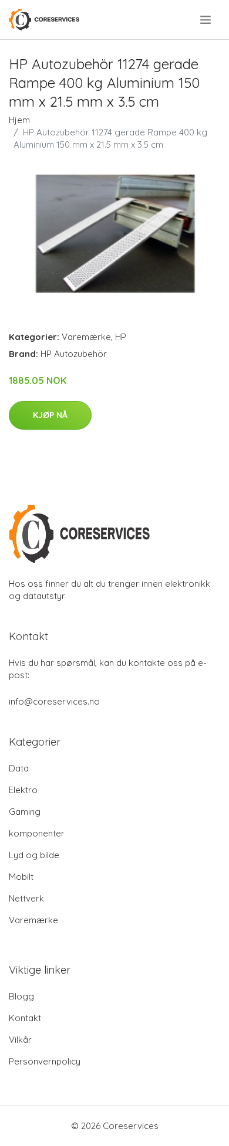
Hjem (19, 119)
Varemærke (86, 336)
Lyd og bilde (34, 855)
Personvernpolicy (44, 1061)
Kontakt (25, 1017)
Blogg (21, 996)
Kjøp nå (50, 415)
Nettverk (26, 898)
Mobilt (21, 876)
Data (19, 768)
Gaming (25, 811)
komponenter (37, 833)
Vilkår (20, 1039)
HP (120, 336)
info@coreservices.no (54, 701)
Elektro (23, 789)
